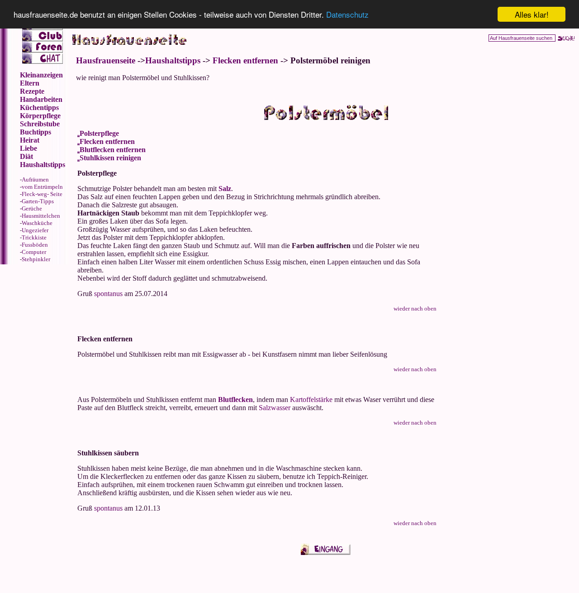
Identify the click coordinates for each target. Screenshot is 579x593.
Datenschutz (347, 14)
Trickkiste (34, 237)
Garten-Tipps (38, 201)
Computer (34, 252)
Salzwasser (274, 407)
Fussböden (35, 244)
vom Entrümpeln (42, 186)
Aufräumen (35, 179)
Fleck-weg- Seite (42, 194)
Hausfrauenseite (105, 60)
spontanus (108, 293)
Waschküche (37, 223)
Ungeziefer (35, 230)
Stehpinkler (36, 259)
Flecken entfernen (245, 60)
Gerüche (32, 208)
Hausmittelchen (41, 215)
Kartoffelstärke (311, 399)
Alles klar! (532, 14)
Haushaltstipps (172, 60)
